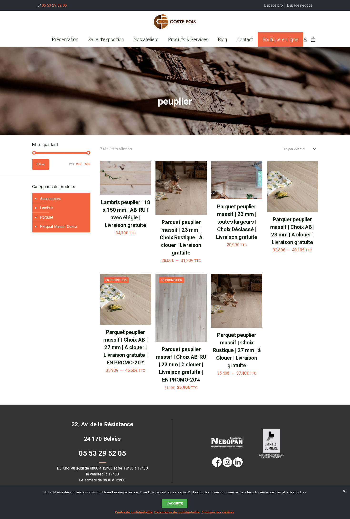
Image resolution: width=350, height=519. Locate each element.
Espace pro (273, 5)
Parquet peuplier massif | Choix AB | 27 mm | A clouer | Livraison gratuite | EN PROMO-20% (125, 347)
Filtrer (41, 164)
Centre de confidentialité (133, 512)
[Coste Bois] (175, 21)
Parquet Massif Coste (58, 226)
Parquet (46, 217)
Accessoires (50, 198)
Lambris (47, 208)
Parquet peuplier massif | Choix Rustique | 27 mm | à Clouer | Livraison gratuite (237, 350)
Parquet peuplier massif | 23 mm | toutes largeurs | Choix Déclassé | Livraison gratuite (236, 222)
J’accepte (174, 503)
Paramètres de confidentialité (177, 512)
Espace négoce (300, 5)
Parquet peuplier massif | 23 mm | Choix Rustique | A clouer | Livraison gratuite (181, 237)
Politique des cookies (217, 512)
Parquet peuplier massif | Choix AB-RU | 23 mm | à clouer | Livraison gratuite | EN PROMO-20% (181, 364)
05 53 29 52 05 (54, 5)
